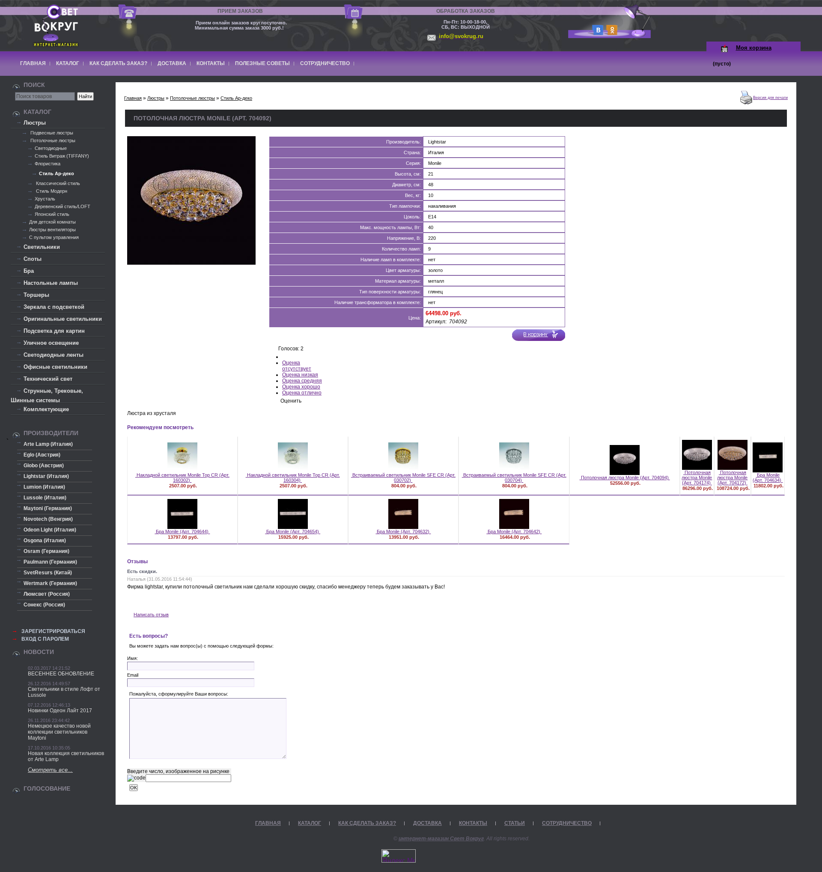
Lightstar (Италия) (46, 476)
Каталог (67, 63)
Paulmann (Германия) (50, 562)
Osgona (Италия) (45, 541)
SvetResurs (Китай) (48, 573)
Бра (29, 271)
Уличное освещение (51, 343)
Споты (33, 259)
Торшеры (36, 295)
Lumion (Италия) (44, 487)
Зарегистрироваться (53, 631)
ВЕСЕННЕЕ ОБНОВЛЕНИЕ (61, 674)
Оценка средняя (302, 381)
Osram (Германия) (46, 551)
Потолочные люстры (52, 140)
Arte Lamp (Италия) (48, 444)
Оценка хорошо (301, 387)
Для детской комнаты (52, 221)
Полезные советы (262, 63)
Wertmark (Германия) (50, 583)
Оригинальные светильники (63, 319)
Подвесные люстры (51, 132)
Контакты (211, 63)
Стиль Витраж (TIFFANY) (62, 155)
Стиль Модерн (51, 191)
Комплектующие (46, 409)
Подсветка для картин (54, 331)
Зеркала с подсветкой (54, 307)
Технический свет (48, 379)
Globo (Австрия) (44, 466)
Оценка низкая (300, 375)
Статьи (514, 823)
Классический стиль (57, 183)
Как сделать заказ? (118, 63)
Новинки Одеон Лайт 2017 (60, 711)
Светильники (42, 247)
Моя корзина (753, 48)
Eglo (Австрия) (42, 455)
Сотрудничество (325, 63)
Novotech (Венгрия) (48, 519)
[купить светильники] (596, 32)
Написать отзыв (151, 614)
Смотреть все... (50, 770)
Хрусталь (45, 198)
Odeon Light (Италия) (50, 530)
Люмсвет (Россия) (47, 594)
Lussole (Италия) (45, 498)
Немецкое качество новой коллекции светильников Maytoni (59, 732)
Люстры (35, 122)
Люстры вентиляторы (52, 229)
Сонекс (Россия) (44, 605)
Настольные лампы (51, 283)
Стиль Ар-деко (56, 173)
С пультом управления (54, 237)
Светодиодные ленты (53, 355)
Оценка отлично (302, 393)
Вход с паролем (45, 639)
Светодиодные (51, 148)
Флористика (47, 163)
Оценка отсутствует (296, 366)
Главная (33, 63)
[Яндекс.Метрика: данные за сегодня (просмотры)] (398, 856)
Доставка (172, 63)
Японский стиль (52, 214)
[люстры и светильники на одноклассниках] (610, 32)
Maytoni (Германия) (48, 508)
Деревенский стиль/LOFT (62, 206)
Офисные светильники (55, 367)
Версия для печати (770, 98)
